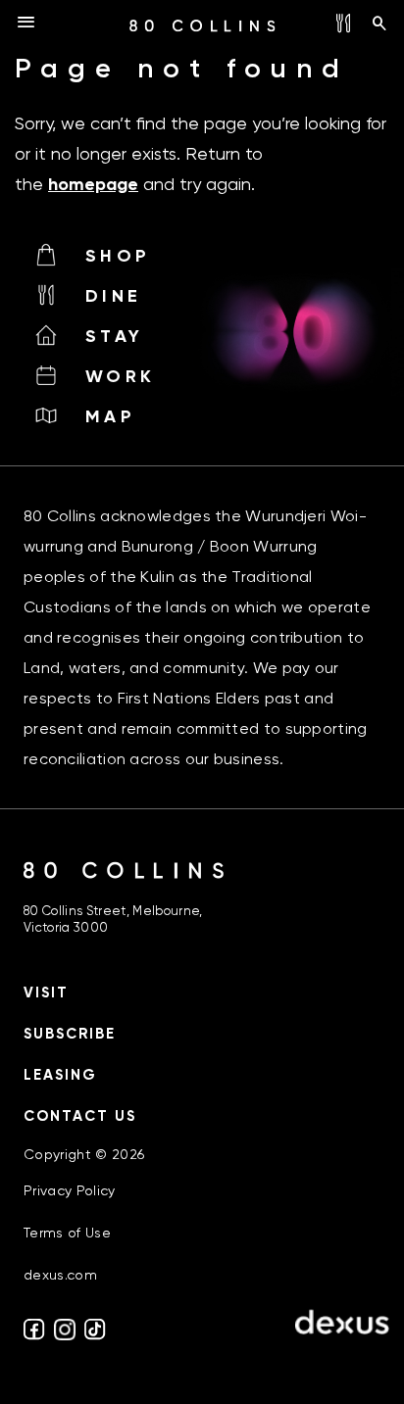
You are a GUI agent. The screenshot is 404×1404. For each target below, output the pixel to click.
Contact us (80, 1116)
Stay (114, 336)
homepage (93, 184)
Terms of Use (67, 1232)
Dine (113, 296)
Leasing (60, 1075)
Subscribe (70, 1033)
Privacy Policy (70, 1190)
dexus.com (60, 1275)
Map (110, 416)
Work (120, 376)
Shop (117, 255)
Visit (46, 992)
